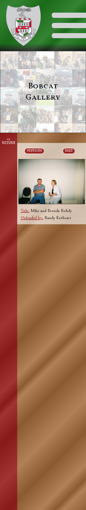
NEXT (69, 151)
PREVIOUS (34, 151)
